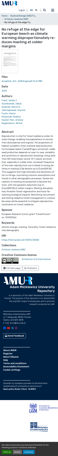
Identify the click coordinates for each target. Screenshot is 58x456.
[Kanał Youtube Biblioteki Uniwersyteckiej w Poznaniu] (8, 328)
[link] (29, 81)
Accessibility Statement (16, 366)
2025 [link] (4, 90)
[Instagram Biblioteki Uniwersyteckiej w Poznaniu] (16, 328)
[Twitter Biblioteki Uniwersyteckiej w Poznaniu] (12, 328)
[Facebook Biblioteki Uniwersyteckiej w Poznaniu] (4, 328)
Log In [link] (22, 10)
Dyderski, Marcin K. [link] (11, 107)
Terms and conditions (14, 363)
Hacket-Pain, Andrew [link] (12, 120)
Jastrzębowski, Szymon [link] (14, 110)
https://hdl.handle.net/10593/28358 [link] (20, 240)
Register (8, 353)
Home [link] (4, 16)
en (31, 10)
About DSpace (11, 357)
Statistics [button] (32, 268)
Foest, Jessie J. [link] (9, 100)
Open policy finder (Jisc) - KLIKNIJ (19, 389)
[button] (9, 3)
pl (36, 10)
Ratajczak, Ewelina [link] (11, 116)
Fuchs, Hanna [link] (9, 113)
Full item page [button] (13, 268)
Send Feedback (15, 335)
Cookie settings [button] (11, 370)
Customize (28, 452)
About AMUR (9, 350)
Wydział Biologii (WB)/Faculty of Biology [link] (23, 16)
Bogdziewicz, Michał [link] (12, 123)
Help (5, 360)
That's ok (7, 452)
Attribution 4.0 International (36, 259)
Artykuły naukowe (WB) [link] (16, 19)
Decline (17, 452)
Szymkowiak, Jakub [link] (11, 103)
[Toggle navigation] (52, 10)
